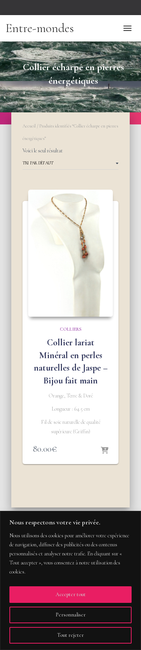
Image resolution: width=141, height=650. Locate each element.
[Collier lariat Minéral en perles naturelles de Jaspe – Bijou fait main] (70, 253)
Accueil (29, 126)
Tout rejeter (70, 635)
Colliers (71, 329)
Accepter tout (71, 594)
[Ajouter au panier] (104, 451)
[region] (70, 580)
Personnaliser (71, 615)
